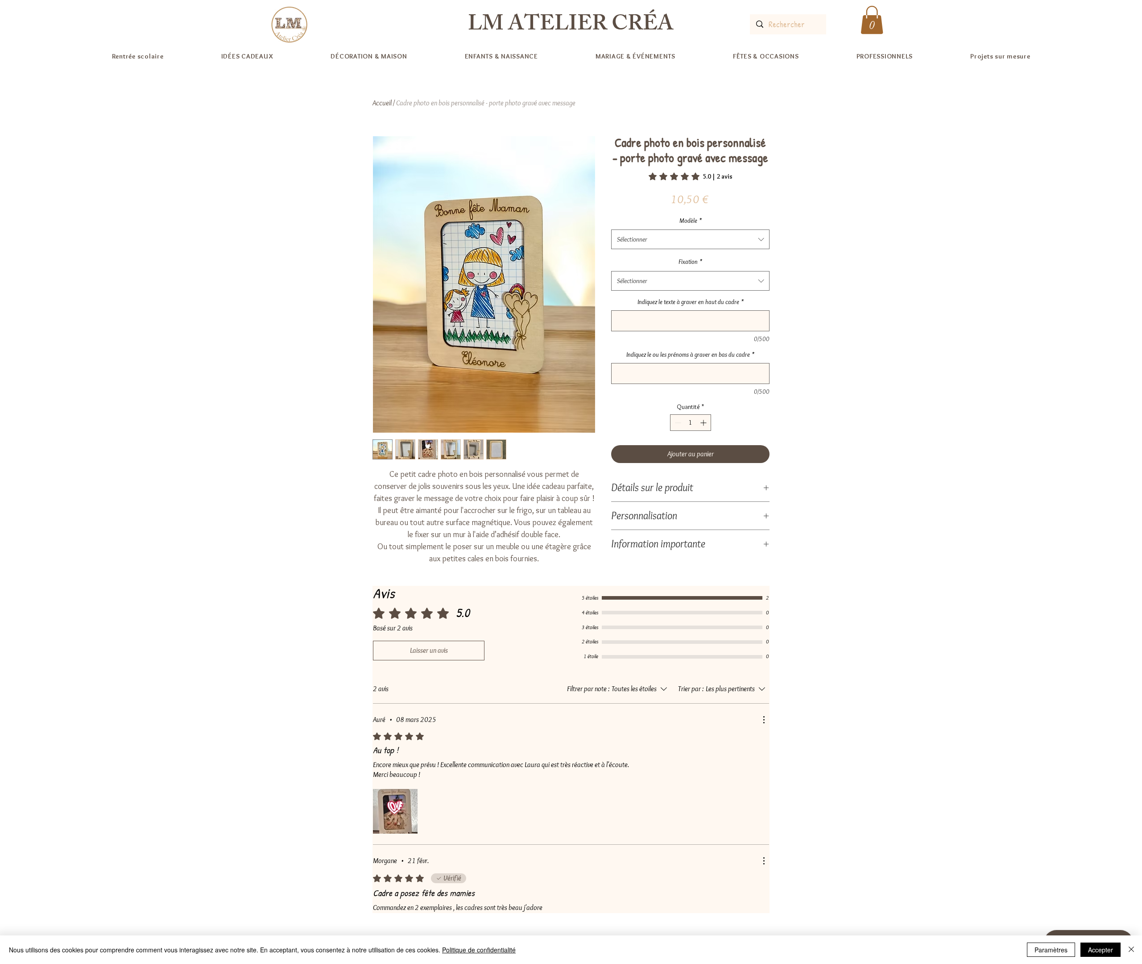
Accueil (382, 103)
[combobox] (690, 239)
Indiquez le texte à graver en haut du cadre (690, 302)
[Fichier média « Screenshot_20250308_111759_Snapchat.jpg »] (395, 811)
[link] (690, 176)
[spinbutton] (691, 422)
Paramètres (1051, 949)
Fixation (690, 262)
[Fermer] (1131, 950)
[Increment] (704, 422)
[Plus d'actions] (763, 719)
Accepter (1100, 949)
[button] (872, 20)
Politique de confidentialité (479, 949)
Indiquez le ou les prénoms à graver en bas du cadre (690, 355)
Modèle (690, 221)
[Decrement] (677, 422)
